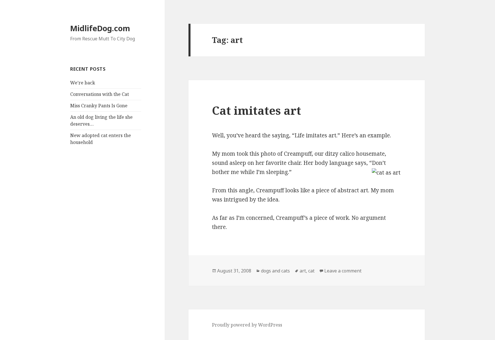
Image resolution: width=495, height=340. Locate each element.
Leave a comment (343, 271)
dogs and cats (275, 271)
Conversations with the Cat (99, 94)
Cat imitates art (256, 110)
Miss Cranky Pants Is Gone (98, 105)
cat (311, 271)
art (303, 271)
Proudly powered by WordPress (247, 325)
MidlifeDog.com (100, 28)
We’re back (82, 83)
